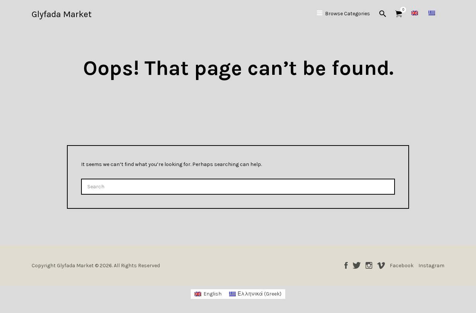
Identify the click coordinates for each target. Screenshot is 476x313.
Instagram (369, 265)
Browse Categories (347, 13)
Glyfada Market (61, 14)
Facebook (346, 265)
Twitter (357, 265)
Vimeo (381, 265)
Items (398, 14)
